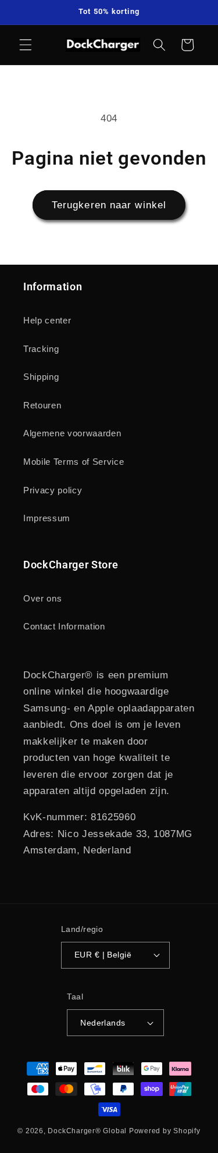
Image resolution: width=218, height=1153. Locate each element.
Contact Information (64, 626)
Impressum (46, 518)
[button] (26, 45)
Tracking (41, 349)
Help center (47, 320)
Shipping (41, 377)
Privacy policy (52, 490)
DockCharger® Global (87, 1131)
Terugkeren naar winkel (109, 205)
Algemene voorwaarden (72, 433)
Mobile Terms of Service (73, 462)
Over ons (42, 598)
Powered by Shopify (165, 1131)
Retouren (42, 405)
